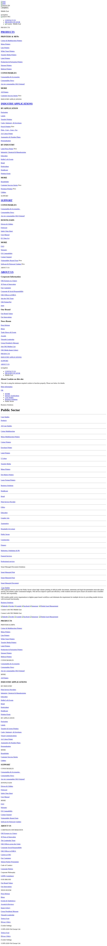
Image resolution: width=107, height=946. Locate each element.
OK (2, 390)
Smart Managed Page (8, 578)
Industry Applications (12, 396)
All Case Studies (6, 426)
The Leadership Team (8, 840)
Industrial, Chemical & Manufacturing (13, 152)
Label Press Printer (7, 149)
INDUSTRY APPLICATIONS (17, 103)
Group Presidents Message (9, 911)
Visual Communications (9, 736)
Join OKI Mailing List (8, 346)
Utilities (3, 192)
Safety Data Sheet (7, 231)
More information (6, 387)
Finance (3, 545)
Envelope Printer (6, 447)
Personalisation (6, 141)
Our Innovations (6, 317)
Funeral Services (6, 556)
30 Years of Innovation (8, 284)
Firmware (4, 228)
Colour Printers (6, 442)
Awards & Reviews (7, 904)
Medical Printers (6, 69)
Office (3, 507)
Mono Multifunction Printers (10, 437)
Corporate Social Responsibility (11, 848)
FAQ (2, 246)
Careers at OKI (6, 855)
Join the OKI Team (7, 298)
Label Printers (5, 58)
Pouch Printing (6, 126)
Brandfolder (5, 182)
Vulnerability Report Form (9, 260)
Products (4, 420)
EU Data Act (5, 238)
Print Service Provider (8, 502)
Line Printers (5, 48)
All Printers (4, 92)
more (2, 305)
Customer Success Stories (9, 96)
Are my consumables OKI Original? (13, 84)
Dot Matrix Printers (7, 475)
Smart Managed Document (10, 583)
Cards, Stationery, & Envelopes (11, 123)
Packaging (4, 112)
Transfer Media (6, 464)
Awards (3, 336)
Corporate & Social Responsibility (12, 291)
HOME (7, 394)
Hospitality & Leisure (8, 529)
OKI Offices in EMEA (8, 295)
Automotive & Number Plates (10, 137)
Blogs (3, 329)
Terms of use (5, 918)
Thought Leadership (7, 339)
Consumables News (7, 80)
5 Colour (4, 458)
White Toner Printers (8, 51)
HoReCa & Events (7, 159)
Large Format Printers (8, 480)
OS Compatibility (6, 253)
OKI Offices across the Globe (10, 844)
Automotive (5, 523)
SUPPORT (6, 200)
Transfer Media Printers (8, 55)
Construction (5, 540)
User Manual (5, 235)
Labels (3, 116)
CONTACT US (10, 20)
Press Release (5, 325)
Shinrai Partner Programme (10, 862)
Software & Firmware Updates (11, 264)
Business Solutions (11, 399)
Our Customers (6, 288)
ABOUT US (7, 272)
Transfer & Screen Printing (9, 729)
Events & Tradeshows (8, 901)
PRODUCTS (8, 32)
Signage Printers (6, 65)
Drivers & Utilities (7, 224)
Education (4, 156)
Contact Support (6, 257)
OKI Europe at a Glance (9, 281)
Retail (3, 163)
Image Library (5, 908)
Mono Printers (5, 44)
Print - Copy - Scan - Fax (9, 130)
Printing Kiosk (5, 173)
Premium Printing (6, 189)
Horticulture (5, 166)
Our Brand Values (7, 313)
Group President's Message (10, 343)
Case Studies (9, 397)
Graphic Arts (5, 518)
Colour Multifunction (8, 431)
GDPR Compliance (7, 876)
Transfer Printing (6, 119)
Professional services (8, 561)
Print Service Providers (8, 690)
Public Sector (5, 534)
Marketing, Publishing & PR (10, 551)
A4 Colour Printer (7, 134)
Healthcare (4, 170)
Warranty (4, 250)
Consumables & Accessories (10, 77)
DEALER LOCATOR (12, 22)
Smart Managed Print (8, 572)
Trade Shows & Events (8, 332)
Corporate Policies (7, 869)
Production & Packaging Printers (11, 62)
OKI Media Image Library (9, 350)
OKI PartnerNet (6, 302)
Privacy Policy (6, 922)
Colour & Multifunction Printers (11, 41)
